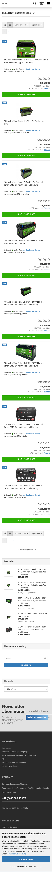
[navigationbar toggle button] (48, 3)
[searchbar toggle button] (34, 3)
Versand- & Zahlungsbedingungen (15, 752)
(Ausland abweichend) (31, 69)
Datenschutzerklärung (17, 854)
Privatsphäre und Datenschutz (14, 763)
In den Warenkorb (26, 95)
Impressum (6, 748)
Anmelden (26, 665)
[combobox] (21, 25)
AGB (4, 759)
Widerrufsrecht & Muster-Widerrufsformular (19, 755)
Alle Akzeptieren (26, 859)
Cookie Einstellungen (10, 766)
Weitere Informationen (26, 866)
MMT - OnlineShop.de (10, 827)
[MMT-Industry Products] (7, 3)
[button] (4, 25)
